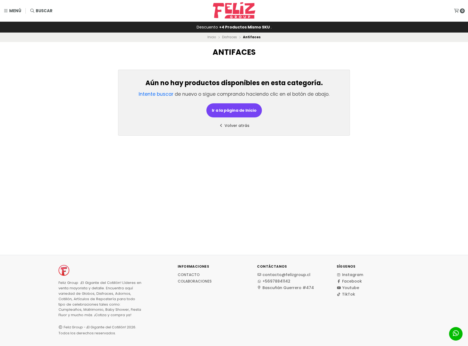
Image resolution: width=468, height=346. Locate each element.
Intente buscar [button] (156, 94)
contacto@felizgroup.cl (286, 275)
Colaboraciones (195, 281)
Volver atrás (236, 125)
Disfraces (229, 37)
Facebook (352, 281)
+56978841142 (276, 281)
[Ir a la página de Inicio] (234, 10)
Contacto (189, 275)
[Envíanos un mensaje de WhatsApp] (456, 334)
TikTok (348, 294)
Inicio (211, 37)
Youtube (350, 288)
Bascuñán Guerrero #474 (288, 288)
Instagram (352, 275)
